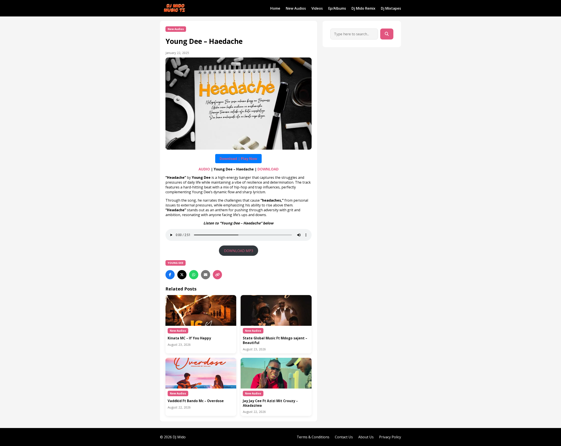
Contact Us (344, 437)
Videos (317, 8)
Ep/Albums (337, 8)
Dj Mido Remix (363, 8)
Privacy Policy (390, 437)
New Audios (296, 8)
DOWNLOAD (268, 169)
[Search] (386, 34)
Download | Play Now (238, 158)
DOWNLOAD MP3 (238, 250)
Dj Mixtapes (391, 8)
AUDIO (204, 169)
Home (275, 8)
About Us (366, 437)
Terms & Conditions (313, 437)
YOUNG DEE (175, 263)
